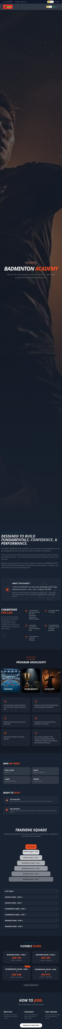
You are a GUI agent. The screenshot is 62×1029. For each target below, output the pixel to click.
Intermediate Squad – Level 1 (15, 915)
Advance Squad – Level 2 (13, 897)
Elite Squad (9, 891)
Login (58, 1)
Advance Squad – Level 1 (13, 903)
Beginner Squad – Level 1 (14, 926)
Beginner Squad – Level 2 (14, 920)
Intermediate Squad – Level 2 (15, 909)
